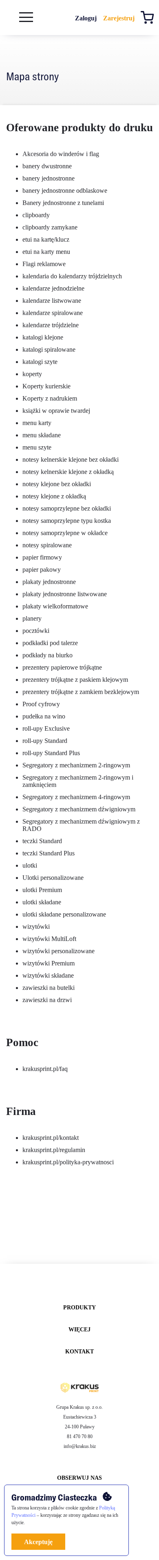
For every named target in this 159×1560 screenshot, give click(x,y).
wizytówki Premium (48, 963)
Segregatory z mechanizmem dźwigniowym (78, 809)
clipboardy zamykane (49, 227)
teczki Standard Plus (48, 853)
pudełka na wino (43, 716)
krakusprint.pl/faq (45, 1068)
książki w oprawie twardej (56, 410)
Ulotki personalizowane (53, 877)
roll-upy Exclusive (46, 728)
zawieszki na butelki (48, 987)
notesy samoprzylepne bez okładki (66, 508)
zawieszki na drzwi (47, 999)
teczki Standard (42, 840)
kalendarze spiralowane (52, 312)
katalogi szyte (39, 361)
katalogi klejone (42, 337)
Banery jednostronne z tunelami (63, 202)
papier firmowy (42, 557)
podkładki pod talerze (50, 642)
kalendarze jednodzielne (53, 288)
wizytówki (36, 926)
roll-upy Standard (44, 740)
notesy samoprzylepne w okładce (65, 532)
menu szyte (36, 447)
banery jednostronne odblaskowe (64, 190)
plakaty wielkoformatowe (55, 606)
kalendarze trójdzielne (50, 325)
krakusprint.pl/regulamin (53, 1149)
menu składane (41, 435)
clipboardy (36, 215)
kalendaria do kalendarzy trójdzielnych (72, 276)
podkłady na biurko (47, 655)
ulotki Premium (42, 889)
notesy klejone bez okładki (56, 483)
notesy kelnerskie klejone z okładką (68, 471)
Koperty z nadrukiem (49, 398)
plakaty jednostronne (49, 581)
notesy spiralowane (47, 545)
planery (32, 618)
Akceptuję (38, 1541)
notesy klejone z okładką (54, 496)
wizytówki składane (48, 975)
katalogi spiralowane (48, 349)
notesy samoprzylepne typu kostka (66, 520)
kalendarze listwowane (51, 300)
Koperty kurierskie (46, 386)
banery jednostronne (48, 178)
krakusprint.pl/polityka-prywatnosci (68, 1162)
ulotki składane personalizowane (64, 914)
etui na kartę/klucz (45, 239)
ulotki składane (41, 902)
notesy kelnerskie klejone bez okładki (70, 459)
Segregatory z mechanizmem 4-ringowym (76, 796)
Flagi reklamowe (44, 263)
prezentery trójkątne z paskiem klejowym (75, 679)
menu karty (36, 422)
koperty (32, 373)
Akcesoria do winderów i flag (60, 153)
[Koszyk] (149, 18)
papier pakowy (41, 569)
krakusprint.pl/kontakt (50, 1137)
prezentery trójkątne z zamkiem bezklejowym (80, 691)
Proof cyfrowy (41, 704)
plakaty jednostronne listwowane (64, 594)
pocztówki (35, 630)
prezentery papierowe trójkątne (62, 667)
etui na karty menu (46, 251)
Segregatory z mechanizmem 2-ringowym (76, 765)
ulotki (29, 865)
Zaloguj (86, 18)
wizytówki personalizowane (58, 950)
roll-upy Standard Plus (51, 752)
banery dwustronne (47, 166)
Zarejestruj (119, 18)
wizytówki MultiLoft (49, 938)
